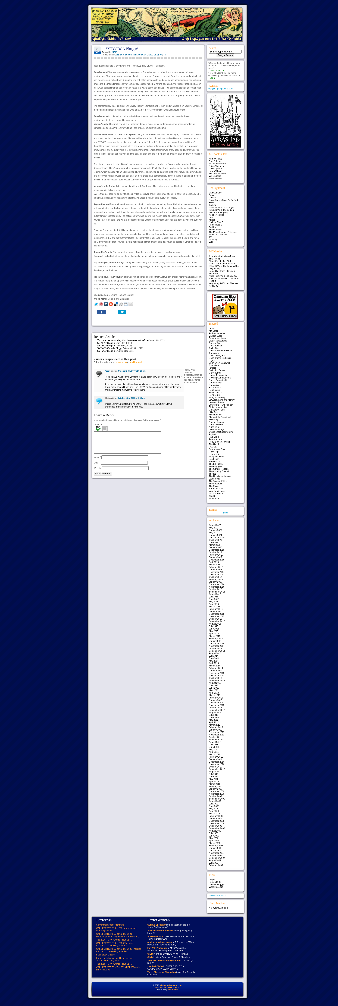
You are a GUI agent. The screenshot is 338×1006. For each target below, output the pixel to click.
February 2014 (216, 668)
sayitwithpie (214, 451)
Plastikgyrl (214, 444)
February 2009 (216, 816)
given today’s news (105, 955)
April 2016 (214, 604)
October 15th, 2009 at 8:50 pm (131, 398)
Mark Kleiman (215, 414)
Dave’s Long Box (217, 355)
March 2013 (214, 695)
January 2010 (215, 789)
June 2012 (214, 717)
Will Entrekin (215, 176)
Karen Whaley (216, 171)
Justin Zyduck (215, 168)
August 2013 (215, 683)
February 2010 (216, 786)
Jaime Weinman (216, 166)
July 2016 (213, 597)
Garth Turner (215, 373)
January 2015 (215, 641)
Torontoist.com (216, 488)
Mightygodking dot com (171, 985)
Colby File (214, 348)
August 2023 (215, 525)
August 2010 (215, 771)
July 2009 (213, 804)
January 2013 (215, 700)
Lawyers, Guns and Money (221, 400)
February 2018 (216, 567)
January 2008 (215, 848)
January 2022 (215, 530)
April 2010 (214, 781)
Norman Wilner (216, 424)
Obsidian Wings (216, 429)
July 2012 (213, 715)
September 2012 (217, 710)
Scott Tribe (214, 459)
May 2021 (213, 532)
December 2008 (216, 821)
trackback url (136, 362)
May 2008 (213, 838)
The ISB (213, 474)
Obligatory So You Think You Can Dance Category (138, 55)
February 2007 (216, 865)
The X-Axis (214, 486)
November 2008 (216, 823)
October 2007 (215, 855)
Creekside (214, 353)
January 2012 (215, 730)
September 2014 (217, 651)
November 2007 (216, 853)
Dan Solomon (215, 161)
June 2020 (214, 542)
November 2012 (216, 705)
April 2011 (214, 752)
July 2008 (213, 833)
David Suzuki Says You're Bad (223, 200)
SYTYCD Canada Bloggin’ (110, 348)
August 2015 (215, 624)
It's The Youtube (216, 215)
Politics (212, 227)
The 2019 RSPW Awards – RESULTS (114, 964)
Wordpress (173, 989)
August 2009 (215, 801)
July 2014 (213, 656)
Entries (215, 882)
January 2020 (215, 547)
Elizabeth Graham (217, 163)
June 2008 (214, 836)
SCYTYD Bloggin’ (106, 343)
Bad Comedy (215, 193)
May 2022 (213, 527)
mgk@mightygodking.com (220, 88)
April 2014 (214, 663)
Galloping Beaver (217, 370)
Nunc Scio (214, 427)
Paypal (225, 513)
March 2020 (214, 545)
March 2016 (214, 606)
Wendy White (215, 178)
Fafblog (212, 368)
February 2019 (216, 555)
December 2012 (216, 702)
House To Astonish (218, 375)
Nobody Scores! (216, 422)
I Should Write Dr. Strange (221, 207)
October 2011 (215, 737)
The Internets (215, 229)
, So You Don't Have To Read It (224, 278)
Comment (98, 424)
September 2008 (217, 828)
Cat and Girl (214, 343)
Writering (213, 239)
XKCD (212, 496)
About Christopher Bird (220, 261)
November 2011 (216, 735)
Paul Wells (214, 437)
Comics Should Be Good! (221, 350)
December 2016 (216, 584)
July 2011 (213, 744)
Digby (212, 360)
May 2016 (213, 601)
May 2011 (213, 749)
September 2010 (217, 769)
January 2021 (215, 535)
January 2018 (215, 569)
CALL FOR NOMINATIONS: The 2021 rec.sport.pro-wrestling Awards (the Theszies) (117, 935)
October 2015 (215, 619)
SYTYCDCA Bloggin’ (121, 48)
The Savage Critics (218, 481)
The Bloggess (215, 466)
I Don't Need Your (222, 263)
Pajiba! (212, 434)
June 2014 (214, 658)
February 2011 (216, 757)
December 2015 (216, 614)
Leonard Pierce (216, 402)
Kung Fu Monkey (217, 397)
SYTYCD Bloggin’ (106, 345)
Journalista (214, 385)
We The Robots (216, 493)
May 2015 (213, 631)
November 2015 (216, 616)
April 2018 (214, 562)
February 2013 (216, 698)
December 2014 (216, 643)
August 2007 (215, 860)
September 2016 (217, 592)
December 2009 (216, 791)
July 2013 (213, 685)
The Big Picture (216, 464)
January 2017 (215, 582)
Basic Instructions (217, 338)
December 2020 (216, 537)
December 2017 (216, 572)
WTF (211, 242)
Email (97, 463)
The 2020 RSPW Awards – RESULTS (114, 940)
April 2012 (214, 722)
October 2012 (215, 707)
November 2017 (216, 574)
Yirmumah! (214, 498)
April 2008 (214, 840)
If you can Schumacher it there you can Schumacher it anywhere (114, 959)
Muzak (212, 220)
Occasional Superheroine (221, 432)
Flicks (211, 202)
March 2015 (214, 636)
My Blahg (213, 419)
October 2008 (215, 826)
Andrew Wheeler (217, 333)
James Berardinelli (218, 380)
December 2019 (216, 550)
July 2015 (213, 626)
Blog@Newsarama (218, 341)
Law (211, 217)
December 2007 (216, 850)
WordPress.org (216, 887)
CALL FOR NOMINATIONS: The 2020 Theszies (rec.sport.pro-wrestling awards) (118, 950)
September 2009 (217, 799)
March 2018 (214, 564)
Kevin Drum (214, 395)
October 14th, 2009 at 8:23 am (132, 371)
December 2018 (216, 560)
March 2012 (214, 725)
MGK (114, 52)
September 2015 (217, 621)
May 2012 (213, 720)
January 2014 (215, 670)
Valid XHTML (161, 987)
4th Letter (213, 331)
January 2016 (215, 611)
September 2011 (217, 739)
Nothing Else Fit (216, 222)
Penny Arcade (215, 439)
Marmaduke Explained (220, 417)
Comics (212, 197)
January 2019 (215, 557)
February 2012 (216, 727)
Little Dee (213, 412)
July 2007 (213, 863)
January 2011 (215, 759)
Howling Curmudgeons (220, 378)
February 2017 (216, 579)
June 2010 (214, 776)
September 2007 (217, 858)
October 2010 (215, 767)
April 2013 (214, 693)
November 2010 (216, 764)
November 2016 (216, 587)
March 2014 (214, 666)
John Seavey (215, 382)
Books (212, 195)
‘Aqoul (212, 328)
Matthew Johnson (217, 173)
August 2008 (215, 831)
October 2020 (215, 540)
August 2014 (215, 653)
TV (164, 55)
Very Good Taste (217, 491)
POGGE (213, 447)
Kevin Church (215, 392)
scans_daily (214, 454)
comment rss (121, 362)
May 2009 (213, 808)
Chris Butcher (215, 345)
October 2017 (215, 577)
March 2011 (214, 754)
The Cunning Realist (219, 471)
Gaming (213, 205)
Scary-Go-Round (217, 456)
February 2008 (216, 845)
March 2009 (214, 813)
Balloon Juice (215, 336)
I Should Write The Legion (221, 210)
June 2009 (214, 806)
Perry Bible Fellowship (219, 442)
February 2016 (216, 609)
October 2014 (215, 648)
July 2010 (213, 774)
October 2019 (215, 552)
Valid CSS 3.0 (174, 987)
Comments (216, 884)
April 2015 (214, 633)
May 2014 (213, 661)
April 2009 (214, 811)
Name (97, 457)
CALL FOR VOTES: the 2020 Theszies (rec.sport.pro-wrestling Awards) (114, 944)
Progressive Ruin (217, 449)
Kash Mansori (215, 387)
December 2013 (216, 673)
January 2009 (215, 818)
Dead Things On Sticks (220, 358)
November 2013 (216, 675)
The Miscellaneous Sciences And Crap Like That (222, 233)
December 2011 (216, 732)
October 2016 (215, 589)
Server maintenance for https (110, 925)
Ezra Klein (214, 365)
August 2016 (215, 594)
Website (97, 468)
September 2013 (217, 680)
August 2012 (215, 712)
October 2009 (215, 796)
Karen (107, 371)
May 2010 (213, 779)
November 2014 (216, 646)
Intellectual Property (218, 212)
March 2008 (214, 843)
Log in (212, 879)
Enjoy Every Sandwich (219, 363)
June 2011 (214, 747)
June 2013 (214, 688)
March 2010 (214, 784)
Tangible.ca (214, 461)
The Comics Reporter (219, 469)
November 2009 (216, 794)
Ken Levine (214, 390)
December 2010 (216, 762)
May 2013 (213, 690)
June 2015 (214, 629)
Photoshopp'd (215, 225)
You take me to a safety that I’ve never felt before (122, 340)
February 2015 (216, 638)
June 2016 (214, 599)
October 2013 (215, 678)
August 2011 (215, 742)
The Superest (215, 483)
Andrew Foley (215, 159)
